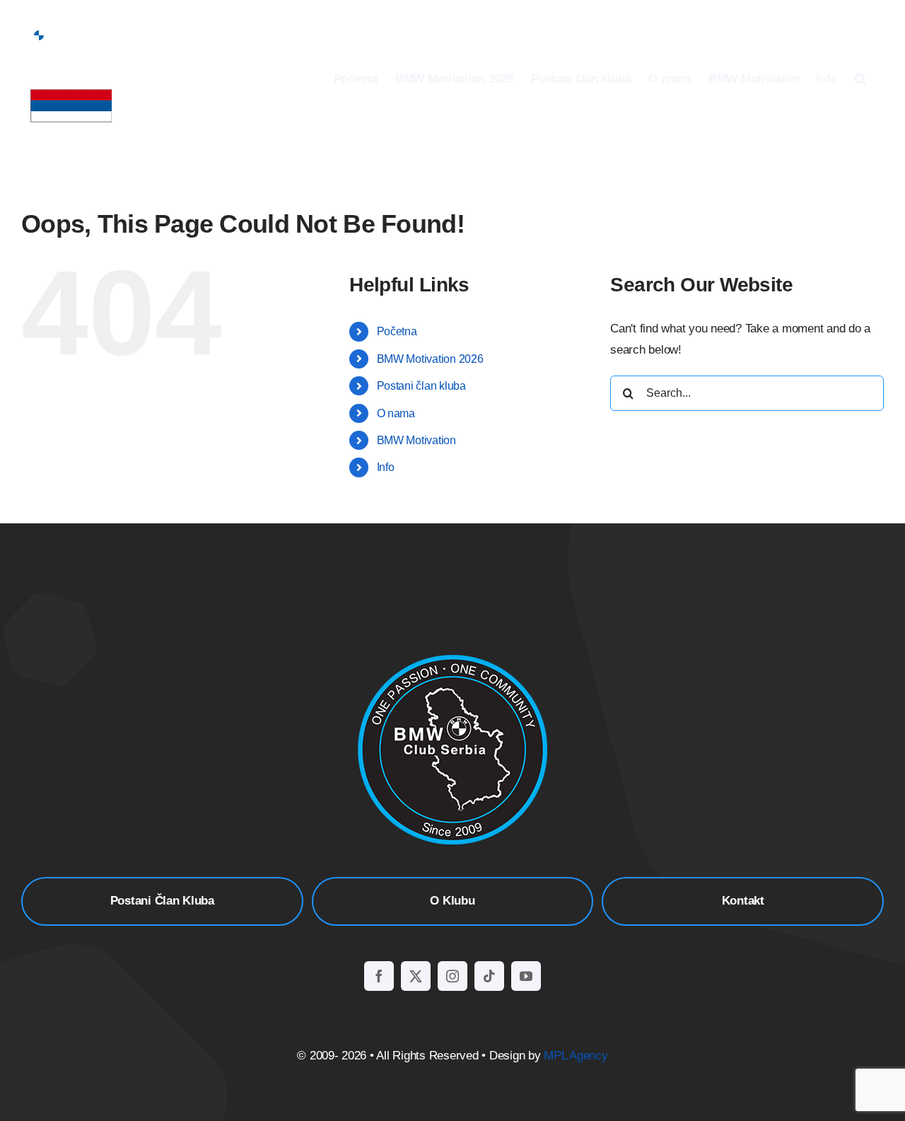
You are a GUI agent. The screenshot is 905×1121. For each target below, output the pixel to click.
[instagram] (452, 976)
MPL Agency (575, 1055)
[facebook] (379, 976)
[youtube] (526, 976)
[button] (860, 78)
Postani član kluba (421, 386)
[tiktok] (489, 976)
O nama (396, 413)
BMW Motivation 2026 (430, 359)
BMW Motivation (416, 440)
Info (386, 467)
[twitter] (416, 976)
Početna (397, 331)
